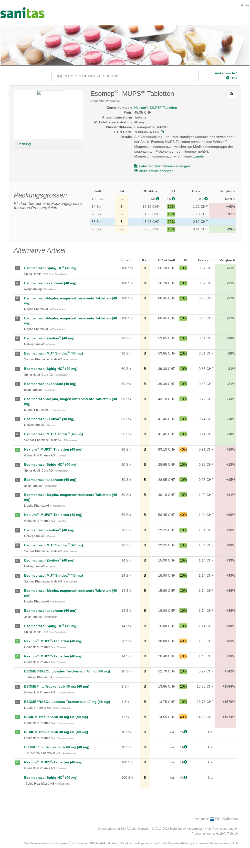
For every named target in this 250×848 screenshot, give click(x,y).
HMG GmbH (178, 828)
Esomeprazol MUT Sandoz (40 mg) (53, 353)
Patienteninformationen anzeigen (164, 166)
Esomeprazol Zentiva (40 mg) (49, 338)
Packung (24, 144)
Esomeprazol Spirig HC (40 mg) (51, 268)
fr (246, 5)
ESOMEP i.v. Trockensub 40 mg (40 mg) (56, 686)
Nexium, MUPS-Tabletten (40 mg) (53, 449)
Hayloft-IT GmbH (227, 833)
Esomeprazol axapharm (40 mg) (50, 283)
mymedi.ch (196, 828)
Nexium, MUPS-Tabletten (155, 107)
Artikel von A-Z (226, 73)
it (249, 5)
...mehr (198, 156)
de (242, 5)
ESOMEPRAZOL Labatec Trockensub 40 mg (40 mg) (67, 671)
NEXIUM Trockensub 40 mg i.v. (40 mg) (56, 717)
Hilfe (233, 78)
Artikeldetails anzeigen (156, 171)
